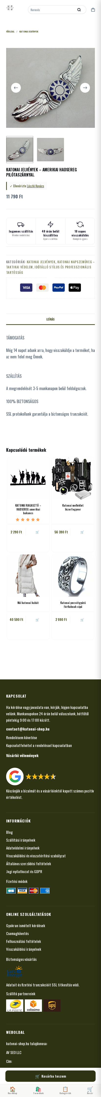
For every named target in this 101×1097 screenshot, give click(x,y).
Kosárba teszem (53, 1076)
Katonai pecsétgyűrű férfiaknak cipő (73, 604)
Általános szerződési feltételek (28, 863)
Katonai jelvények (41, 261)
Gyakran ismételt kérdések (25, 925)
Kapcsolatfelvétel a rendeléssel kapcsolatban (39, 745)
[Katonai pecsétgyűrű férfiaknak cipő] (73, 576)
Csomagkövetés (17, 933)
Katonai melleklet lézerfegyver (73, 507)
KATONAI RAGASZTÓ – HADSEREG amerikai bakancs (28, 509)
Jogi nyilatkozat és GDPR (24, 871)
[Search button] (79, 10)
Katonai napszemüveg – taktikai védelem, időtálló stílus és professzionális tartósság (50, 267)
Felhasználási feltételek (23, 941)
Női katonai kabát (28, 603)
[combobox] (51, 10)
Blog (9, 832)
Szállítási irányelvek (20, 840)
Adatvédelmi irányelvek (22, 847)
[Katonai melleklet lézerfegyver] (73, 478)
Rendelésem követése (21, 737)
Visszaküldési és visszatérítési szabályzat (36, 855)
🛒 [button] (37, 532)
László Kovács (35, 185)
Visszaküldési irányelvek (23, 949)
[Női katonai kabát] (28, 576)
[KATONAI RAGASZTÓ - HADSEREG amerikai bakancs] (28, 478)
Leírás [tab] (50, 319)
